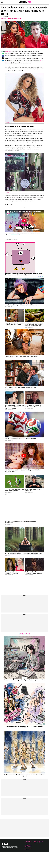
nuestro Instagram (15, 234)
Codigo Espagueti (28, 846)
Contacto (26, 842)
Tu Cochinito (27, 844)
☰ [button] (1, 2)
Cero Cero (27, 849)
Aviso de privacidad (37, 842)
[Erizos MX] (24, 2)
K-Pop (24, 678)
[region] (14, 584)
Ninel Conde (8, 51)
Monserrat (3, 18)
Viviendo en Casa (28, 845)
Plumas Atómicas (28, 847)
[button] (3, 53)
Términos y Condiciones (38, 841)
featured (8, 239)
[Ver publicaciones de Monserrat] (20, 272)
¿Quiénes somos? (28, 841)
